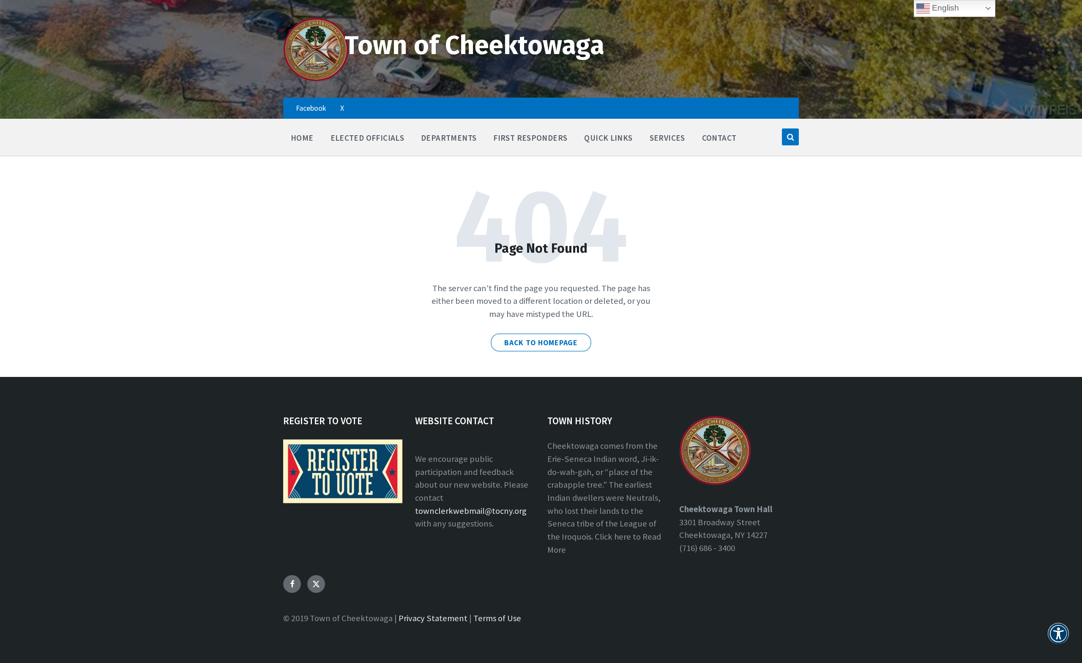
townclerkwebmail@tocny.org (471, 510)
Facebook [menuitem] (311, 108)
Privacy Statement (433, 618)
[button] (1058, 638)
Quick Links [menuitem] (608, 138)
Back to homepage (540, 342)
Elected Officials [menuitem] (367, 138)
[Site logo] (316, 79)
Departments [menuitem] (448, 138)
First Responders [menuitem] (530, 138)
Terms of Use (497, 618)
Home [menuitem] (302, 138)
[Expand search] (790, 136)
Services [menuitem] (667, 138)
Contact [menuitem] (719, 138)
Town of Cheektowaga (474, 45)
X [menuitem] (342, 108)
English (944, 7)
